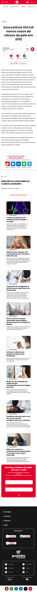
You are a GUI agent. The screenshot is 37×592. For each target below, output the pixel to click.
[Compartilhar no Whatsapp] (11, 589)
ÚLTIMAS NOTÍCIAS (14, 6)
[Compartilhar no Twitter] (26, 589)
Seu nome (7, 478)
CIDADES (23, 6)
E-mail (7, 486)
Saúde (4, 21)
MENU (6, 2)
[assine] (30, 589)
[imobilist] (7, 589)
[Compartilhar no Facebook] (16, 589)
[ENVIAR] (19, 495)
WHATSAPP (5, 6)
